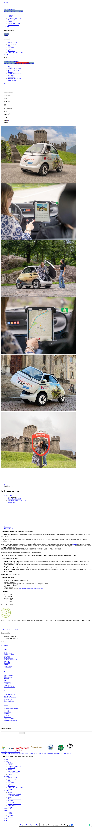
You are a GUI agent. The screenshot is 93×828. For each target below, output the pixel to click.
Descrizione (7, 527)
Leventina (7, 656)
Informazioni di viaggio (14, 68)
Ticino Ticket (12, 75)
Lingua (6, 122)
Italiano (3, 752)
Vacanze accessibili (13, 70)
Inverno (6, 690)
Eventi (10, 21)
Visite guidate (12, 80)
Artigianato (7, 668)
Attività (6, 26)
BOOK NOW (12, 502)
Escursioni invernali (10, 698)
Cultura (10, 16)
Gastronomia (11, 20)
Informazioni (8, 495)
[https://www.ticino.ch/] (8, 750)
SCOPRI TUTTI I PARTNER (9, 629)
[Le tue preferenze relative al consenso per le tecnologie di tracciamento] (90, 825)
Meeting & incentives (10, 720)
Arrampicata (11, 51)
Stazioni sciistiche (9, 694)
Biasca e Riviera (9, 654)
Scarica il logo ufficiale (64, 753)
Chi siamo (25, 753)
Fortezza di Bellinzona (10, 659)
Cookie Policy (5, 753)
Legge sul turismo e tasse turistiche (48, 753)
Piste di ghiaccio (9, 701)
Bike (9, 46)
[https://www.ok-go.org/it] (70, 750)
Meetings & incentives (14, 78)
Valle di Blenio (8, 658)
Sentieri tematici (12, 44)
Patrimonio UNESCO (14, 18)
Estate (5, 671)
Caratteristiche (8, 528)
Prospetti (6, 713)
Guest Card (11, 77)
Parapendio (11, 47)
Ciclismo (6, 678)
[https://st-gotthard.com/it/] (36, 750)
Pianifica (6, 54)
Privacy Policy (13, 753)
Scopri (6, 2)
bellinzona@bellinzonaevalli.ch (17, 500)
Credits (20, 753)
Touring (10, 72)
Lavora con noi (33, 753)
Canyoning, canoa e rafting (16, 52)
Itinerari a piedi (12, 42)
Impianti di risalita (9, 687)
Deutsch (12, 752)
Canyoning (7, 682)
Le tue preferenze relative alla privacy (54, 825)
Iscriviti (22, 733)
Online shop (7, 717)
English (7, 752)
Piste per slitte (8, 699)
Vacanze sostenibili (13, 25)
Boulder (10, 49)
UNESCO (7, 663)
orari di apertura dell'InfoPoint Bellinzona (31, 588)
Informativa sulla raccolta (29, 825)
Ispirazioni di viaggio (14, 23)
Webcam (6, 715)
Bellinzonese (8, 653)
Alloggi (10, 67)
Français (17, 752)
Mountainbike (8, 677)
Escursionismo (8, 675)
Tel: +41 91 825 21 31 (14, 499)
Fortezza (74, 544)
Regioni (10, 15)
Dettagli (10, 774)
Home (6, 485)
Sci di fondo (7, 696)
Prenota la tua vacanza (14, 73)
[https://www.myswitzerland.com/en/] (22, 750)
